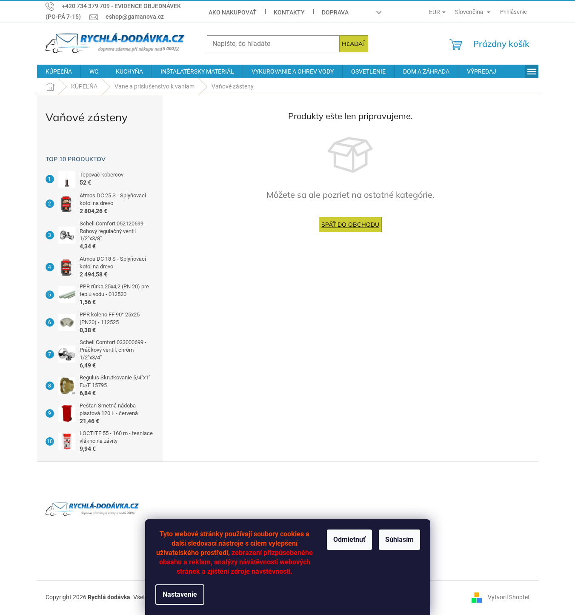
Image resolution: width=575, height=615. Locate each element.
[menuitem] (58, 71)
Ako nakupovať (233, 12)
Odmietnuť (349, 539)
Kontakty (289, 12)
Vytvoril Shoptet (509, 597)
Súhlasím (399, 539)
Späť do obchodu (350, 224)
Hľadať (354, 44)
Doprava (335, 12)
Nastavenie (180, 594)
